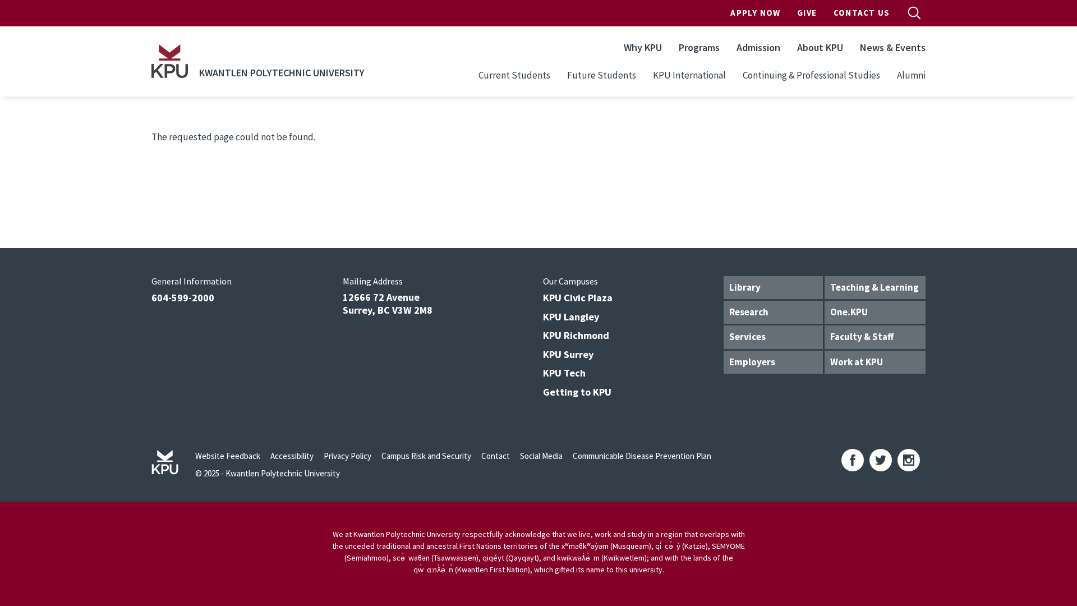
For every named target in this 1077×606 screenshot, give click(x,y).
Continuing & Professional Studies (811, 75)
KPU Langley (571, 316)
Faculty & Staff (862, 336)
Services (747, 336)
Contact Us (862, 12)
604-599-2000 (182, 297)
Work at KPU (856, 362)
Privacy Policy (347, 456)
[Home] (169, 61)
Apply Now (755, 12)
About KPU (820, 47)
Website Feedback (227, 456)
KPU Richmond (576, 335)
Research (748, 312)
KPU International (689, 75)
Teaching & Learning (874, 287)
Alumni (911, 75)
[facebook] (852, 460)
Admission (758, 47)
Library (745, 287)
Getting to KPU (577, 391)
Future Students (601, 75)
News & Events (893, 47)
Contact (495, 456)
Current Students (514, 75)
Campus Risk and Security (426, 456)
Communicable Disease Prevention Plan (642, 456)
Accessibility (292, 456)
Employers (752, 362)
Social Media (541, 456)
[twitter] (880, 460)
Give (807, 12)
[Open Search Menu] (914, 13)
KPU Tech (564, 372)
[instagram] (909, 460)
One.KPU (849, 312)
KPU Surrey (568, 354)
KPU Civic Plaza (578, 297)
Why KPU (643, 47)
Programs (699, 47)
